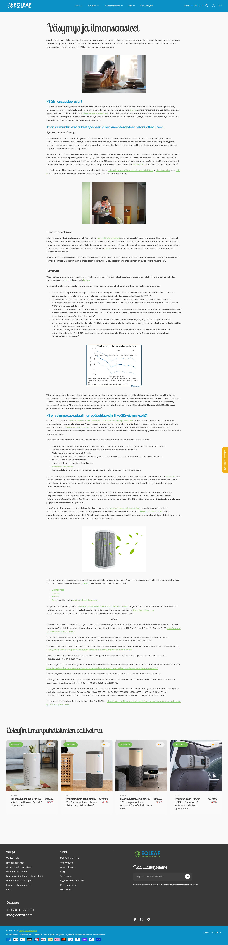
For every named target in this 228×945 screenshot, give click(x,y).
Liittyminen (65, 889)
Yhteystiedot (60, 935)
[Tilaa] (187, 876)
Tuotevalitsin (12, 858)
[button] (189, 6)
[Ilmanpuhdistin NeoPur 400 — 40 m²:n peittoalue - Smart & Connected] (32, 765)
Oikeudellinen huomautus (83, 935)
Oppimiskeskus (67, 867)
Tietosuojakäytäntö (26, 935)
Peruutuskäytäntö (99, 935)
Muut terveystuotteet (16, 872)
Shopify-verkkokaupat (28, 931)
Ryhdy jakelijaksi (68, 885)
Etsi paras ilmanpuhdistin (18, 885)
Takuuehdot (66, 876)
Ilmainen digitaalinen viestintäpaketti (24, 876)
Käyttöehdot (38, 935)
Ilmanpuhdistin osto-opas (19, 880)
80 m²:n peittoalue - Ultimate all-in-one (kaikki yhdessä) (81, 802)
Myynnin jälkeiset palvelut (72, 880)
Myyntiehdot (70, 935)
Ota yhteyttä (66, 863)
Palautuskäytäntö (12, 935)
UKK (8, 889)
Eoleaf (14, 795)
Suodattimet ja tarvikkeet (19, 867)
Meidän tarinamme (69, 858)
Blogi (62, 872)
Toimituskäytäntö (49, 935)
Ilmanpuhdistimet (15, 863)
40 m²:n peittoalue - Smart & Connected (26, 802)
